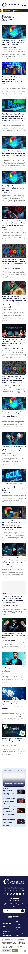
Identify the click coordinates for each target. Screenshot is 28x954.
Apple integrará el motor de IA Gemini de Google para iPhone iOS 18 (14, 741)
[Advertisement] (14, 859)
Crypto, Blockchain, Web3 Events (20, 933)
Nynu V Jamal (5, 673)
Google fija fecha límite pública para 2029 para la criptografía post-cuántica (13, 188)
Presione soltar (7, 935)
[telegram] (8, 894)
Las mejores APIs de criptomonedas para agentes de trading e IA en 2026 (14, 784)
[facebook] (17, 894)
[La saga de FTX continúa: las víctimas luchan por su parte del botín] (14, 625)
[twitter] (4, 894)
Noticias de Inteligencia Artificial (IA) (11, 373)
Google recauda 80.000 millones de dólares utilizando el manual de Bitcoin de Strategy (13, 42)
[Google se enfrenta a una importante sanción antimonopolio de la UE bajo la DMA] (14, 68)
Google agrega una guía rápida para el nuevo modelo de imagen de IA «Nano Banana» (13, 414)
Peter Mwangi (5, 86)
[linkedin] (20, 894)
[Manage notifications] (25, 951)
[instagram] (11, 894)
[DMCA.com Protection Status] (14, 917)
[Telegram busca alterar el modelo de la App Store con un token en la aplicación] (14, 658)
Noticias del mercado (8, 37)
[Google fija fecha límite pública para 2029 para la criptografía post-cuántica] (14, 177)
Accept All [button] (15, 950)
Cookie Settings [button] (6, 950)
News (4, 336)
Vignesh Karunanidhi (7, 566)
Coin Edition (5, 47)
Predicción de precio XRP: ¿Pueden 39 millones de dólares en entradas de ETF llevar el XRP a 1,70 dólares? (9, 791)
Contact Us (18, 927)
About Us (18, 924)
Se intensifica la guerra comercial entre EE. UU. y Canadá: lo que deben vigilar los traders (9, 801)
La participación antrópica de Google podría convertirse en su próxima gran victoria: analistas (13, 153)
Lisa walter (4, 710)
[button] (25, 5)
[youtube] (23, 894)
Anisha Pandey (5, 158)
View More (21, 770)
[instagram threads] (14, 894)
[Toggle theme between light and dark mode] (19, 5)
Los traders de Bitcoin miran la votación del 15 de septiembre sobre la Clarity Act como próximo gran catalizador (9, 821)
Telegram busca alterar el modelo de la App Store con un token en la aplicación (14, 669)
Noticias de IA (6, 408)
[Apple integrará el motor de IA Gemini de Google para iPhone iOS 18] (14, 730)
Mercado (5, 929)
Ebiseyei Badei (5, 640)
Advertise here (22, 849)
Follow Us (18, 929)
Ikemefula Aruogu (6, 418)
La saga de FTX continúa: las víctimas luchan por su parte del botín (13, 636)
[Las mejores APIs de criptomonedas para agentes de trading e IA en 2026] (14, 780)
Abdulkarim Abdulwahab (8, 268)
